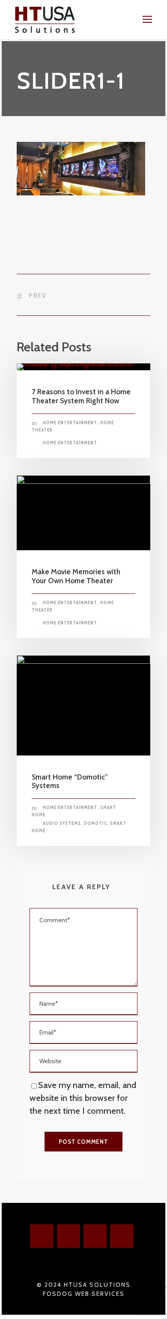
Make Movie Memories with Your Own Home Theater (76, 576)
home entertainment (70, 443)
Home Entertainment (70, 423)
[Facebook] (41, 1235)
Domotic (95, 823)
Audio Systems (62, 823)
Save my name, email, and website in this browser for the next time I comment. (83, 1098)
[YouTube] (95, 1235)
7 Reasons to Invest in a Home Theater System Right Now (81, 396)
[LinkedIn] (121, 1235)
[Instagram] (68, 1235)
